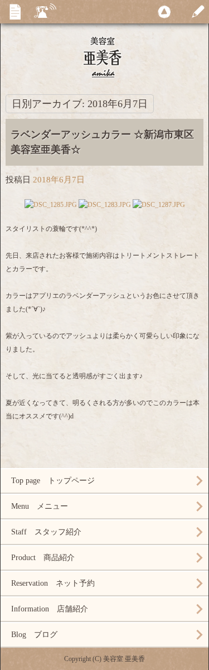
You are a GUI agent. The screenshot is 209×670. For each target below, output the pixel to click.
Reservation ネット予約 (53, 583)
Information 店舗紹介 (49, 609)
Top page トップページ (53, 480)
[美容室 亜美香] (104, 56)
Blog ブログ (34, 634)
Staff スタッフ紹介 (46, 532)
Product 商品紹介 (43, 557)
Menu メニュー (39, 506)
